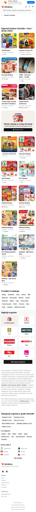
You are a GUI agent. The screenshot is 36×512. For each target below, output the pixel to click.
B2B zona (4, 496)
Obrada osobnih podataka (18, 509)
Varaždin (4, 439)
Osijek (20, 434)
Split (9, 434)
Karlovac (29, 436)
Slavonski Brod (20, 436)
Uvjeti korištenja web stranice (18, 507)
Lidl (9, 385)
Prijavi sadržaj (5, 482)
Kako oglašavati (5, 494)
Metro (19, 385)
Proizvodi (4, 487)
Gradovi (3, 485)
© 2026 (18, 502)
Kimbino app (24, 401)
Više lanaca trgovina (18, 362)
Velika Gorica (5, 436)
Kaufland (4, 385)
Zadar (26, 434)
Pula (12, 436)
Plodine (24, 385)
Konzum (13, 385)
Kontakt (3, 480)
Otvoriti (30, 2)
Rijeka (14, 434)
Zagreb (3, 434)
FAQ (2, 478)
